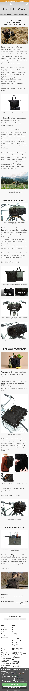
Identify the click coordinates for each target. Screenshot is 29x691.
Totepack (4, 372)
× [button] (27, 669)
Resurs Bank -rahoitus (17, 643)
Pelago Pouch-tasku (16, 555)
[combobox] (25, 670)
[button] (14, 690)
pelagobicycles (20, 595)
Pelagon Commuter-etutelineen (10, 230)
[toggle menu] (1, 4)
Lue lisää (14, 674)
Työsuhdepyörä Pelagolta (18, 641)
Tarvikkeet (4, 633)
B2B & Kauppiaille (6, 663)
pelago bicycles (9, 595)
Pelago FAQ (15, 644)
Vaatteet (3, 631)
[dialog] (14, 679)
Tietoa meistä (4, 651)
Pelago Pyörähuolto (6, 658)
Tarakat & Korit (5, 629)
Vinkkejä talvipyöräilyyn (8, 601)
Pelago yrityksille (5, 665)
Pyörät (3, 627)
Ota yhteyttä (4, 653)
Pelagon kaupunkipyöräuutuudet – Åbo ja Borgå (22, 603)
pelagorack (3, 597)
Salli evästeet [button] (14, 684)
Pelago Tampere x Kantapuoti (5, 660)
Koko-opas (15, 629)
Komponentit (4, 637)
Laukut (3, 635)
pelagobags (14, 595)
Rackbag (4, 228)
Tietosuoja (4, 667)
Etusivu (1, 14)
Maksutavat (15, 637)
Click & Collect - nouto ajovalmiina (18, 634)
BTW (5, 14)
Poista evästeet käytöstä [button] (14, 687)
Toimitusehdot (15, 631)
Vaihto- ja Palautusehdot (18, 639)
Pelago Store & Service (5, 655)
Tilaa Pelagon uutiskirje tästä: (14, 616)
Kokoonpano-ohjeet (17, 627)
